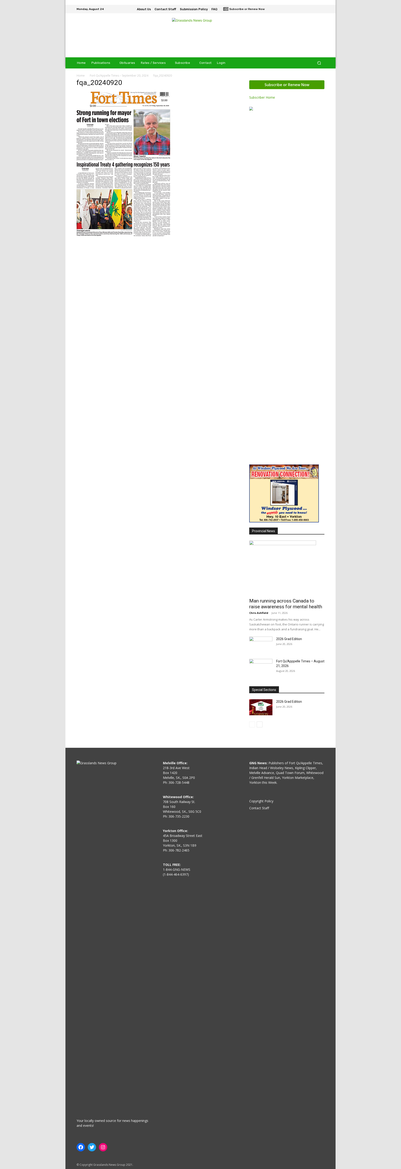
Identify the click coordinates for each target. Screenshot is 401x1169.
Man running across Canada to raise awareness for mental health (285, 603)
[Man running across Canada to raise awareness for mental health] (286, 568)
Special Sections (264, 690)
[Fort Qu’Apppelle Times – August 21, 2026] (260, 667)
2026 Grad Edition (289, 639)
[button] (319, 63)
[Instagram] (314, 9)
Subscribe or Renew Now (287, 84)
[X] (321, 9)
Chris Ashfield (258, 613)
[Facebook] (308, 9)
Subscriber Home (262, 97)
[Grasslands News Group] (200, 35)
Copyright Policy (261, 801)
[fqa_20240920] (123, 235)
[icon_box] (244, 9)
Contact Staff (259, 808)
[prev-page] (252, 724)
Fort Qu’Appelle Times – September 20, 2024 (119, 76)
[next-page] (259, 724)
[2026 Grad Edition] (260, 645)
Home (81, 76)
